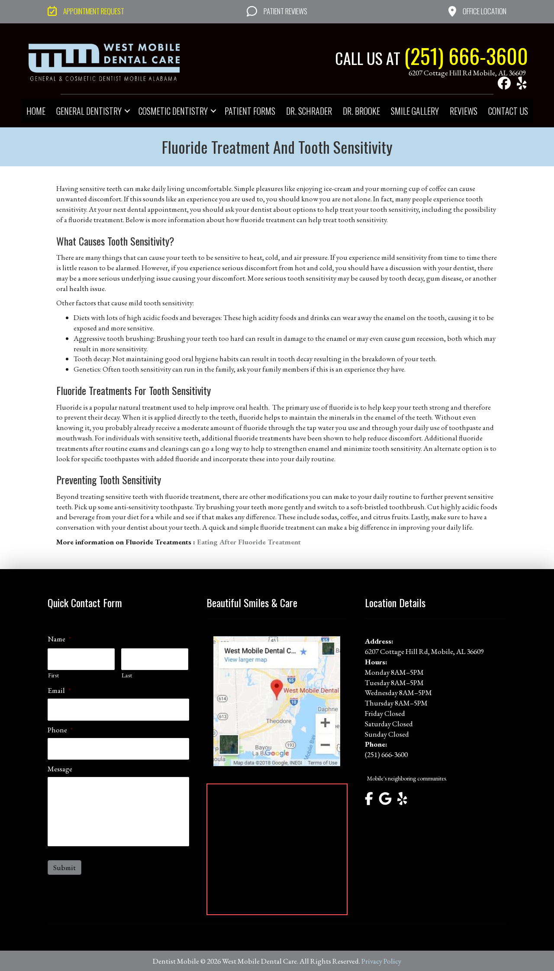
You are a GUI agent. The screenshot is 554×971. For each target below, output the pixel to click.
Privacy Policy (381, 961)
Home (35, 110)
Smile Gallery (415, 110)
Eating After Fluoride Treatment (250, 542)
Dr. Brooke (361, 110)
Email (59, 690)
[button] (504, 83)
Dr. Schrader (309, 110)
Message (60, 769)
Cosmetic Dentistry (173, 110)
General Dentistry (89, 110)
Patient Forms (250, 110)
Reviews (463, 110)
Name (59, 639)
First (53, 675)
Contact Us (508, 110)
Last (127, 675)
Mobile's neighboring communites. (407, 778)
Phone (60, 730)
